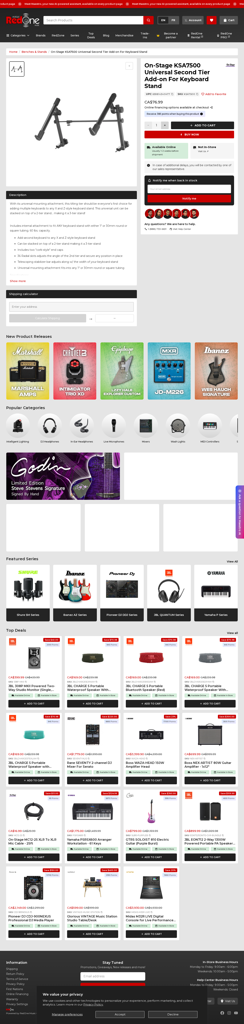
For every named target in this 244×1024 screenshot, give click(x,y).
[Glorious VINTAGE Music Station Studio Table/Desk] (92, 889)
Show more (18, 281)
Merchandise (124, 35)
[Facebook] (222, 1013)
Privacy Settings (17, 1004)
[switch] (168, 20)
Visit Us (203, 151)
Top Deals (91, 35)
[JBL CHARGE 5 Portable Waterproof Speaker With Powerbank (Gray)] (210, 659)
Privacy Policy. (93, 1004)
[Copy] (172, 94)
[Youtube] (236, 1013)
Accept (120, 1014)
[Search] (148, 20)
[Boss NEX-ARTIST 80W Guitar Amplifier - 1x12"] (210, 735)
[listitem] (27, 371)
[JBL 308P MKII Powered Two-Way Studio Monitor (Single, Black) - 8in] (33, 659)
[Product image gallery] (17, 178)
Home (13, 52)
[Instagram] (229, 1013)
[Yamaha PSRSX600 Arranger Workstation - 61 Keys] (92, 812)
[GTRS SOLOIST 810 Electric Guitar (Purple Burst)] (151, 812)
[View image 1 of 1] (16, 69)
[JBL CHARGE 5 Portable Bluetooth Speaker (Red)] (151, 659)
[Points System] (201, 113)
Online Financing (17, 994)
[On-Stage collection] (230, 65)
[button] (26, 682)
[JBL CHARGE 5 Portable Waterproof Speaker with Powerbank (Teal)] (33, 735)
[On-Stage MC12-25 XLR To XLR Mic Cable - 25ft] (33, 812)
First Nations (14, 989)
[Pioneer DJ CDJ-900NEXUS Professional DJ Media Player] (33, 889)
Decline (173, 1014)
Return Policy (15, 974)
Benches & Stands (34, 52)
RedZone (58, 35)
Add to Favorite (215, 94)
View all (232, 633)
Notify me (189, 198)
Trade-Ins (144, 35)
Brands (41, 35)
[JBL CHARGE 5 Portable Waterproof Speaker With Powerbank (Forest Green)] (92, 659)
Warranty (12, 999)
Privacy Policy (15, 984)
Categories (18, 35)
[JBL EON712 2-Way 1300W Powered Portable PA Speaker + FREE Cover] (210, 812)
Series (75, 35)
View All (232, 561)
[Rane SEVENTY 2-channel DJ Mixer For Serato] (92, 735)
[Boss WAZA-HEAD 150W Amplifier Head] (151, 735)
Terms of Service (17, 979)
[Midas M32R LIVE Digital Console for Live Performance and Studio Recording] (151, 889)
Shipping (12, 969)
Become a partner (171, 35)
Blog (106, 35)
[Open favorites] (212, 20)
